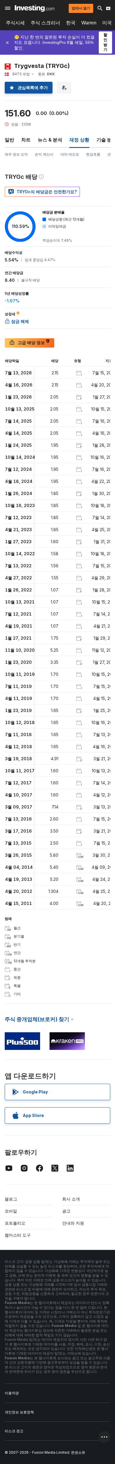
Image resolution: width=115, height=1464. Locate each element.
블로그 (11, 1198)
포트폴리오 (15, 1222)
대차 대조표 (69, 154)
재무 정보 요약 (16, 154)
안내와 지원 (73, 1222)
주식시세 (15, 22)
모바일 (11, 1210)
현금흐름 (93, 154)
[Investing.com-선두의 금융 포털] (35, 8)
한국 (70, 22)
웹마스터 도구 (18, 1235)
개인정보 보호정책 (19, 1412)
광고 (66, 1210)
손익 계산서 (44, 154)
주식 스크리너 (45, 22)
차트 (26, 140)
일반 (9, 140)
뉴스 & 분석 (50, 140)
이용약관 (12, 1393)
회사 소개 (71, 1198)
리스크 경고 (14, 1431)
